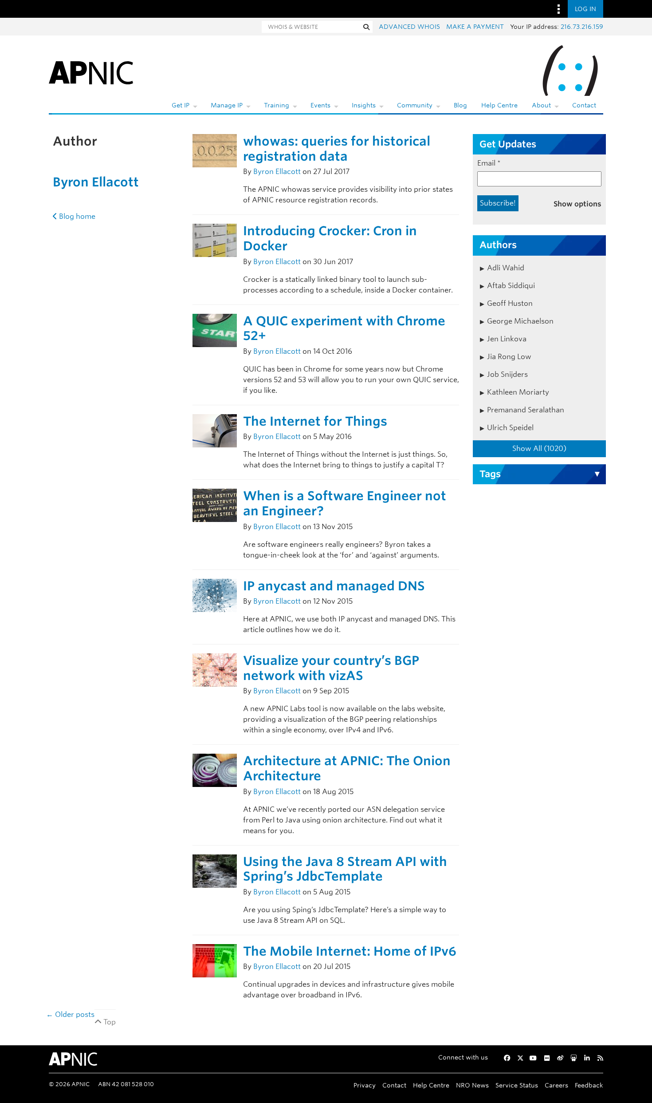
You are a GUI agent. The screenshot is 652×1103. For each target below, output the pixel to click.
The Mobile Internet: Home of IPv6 (349, 951)
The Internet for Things (315, 421)
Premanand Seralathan (525, 410)
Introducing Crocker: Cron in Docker (330, 238)
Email (489, 163)
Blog (460, 105)
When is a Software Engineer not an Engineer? (344, 503)
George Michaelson (520, 321)
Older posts (70, 1014)
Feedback (589, 1085)
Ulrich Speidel (510, 427)
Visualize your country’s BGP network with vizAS (331, 668)
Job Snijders (507, 374)
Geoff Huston (510, 303)
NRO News (472, 1085)
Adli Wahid (505, 268)
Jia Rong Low (509, 356)
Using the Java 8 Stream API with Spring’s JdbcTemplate (345, 869)
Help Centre (499, 105)
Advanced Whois (409, 26)
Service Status (516, 1085)
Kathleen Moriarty (518, 392)
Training (276, 105)
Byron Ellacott (96, 182)
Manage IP (227, 105)
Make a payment (475, 26)
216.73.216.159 (582, 26)
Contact (584, 105)
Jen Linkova (506, 339)
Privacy (364, 1085)
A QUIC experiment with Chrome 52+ (344, 328)
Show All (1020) (539, 448)
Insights (364, 105)
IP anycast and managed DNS (334, 585)
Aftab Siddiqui (511, 285)
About (541, 105)
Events (320, 105)
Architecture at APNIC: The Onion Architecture (347, 768)
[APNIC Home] (91, 71)
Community (414, 105)
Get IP (180, 105)
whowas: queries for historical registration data (336, 149)
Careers (556, 1085)
